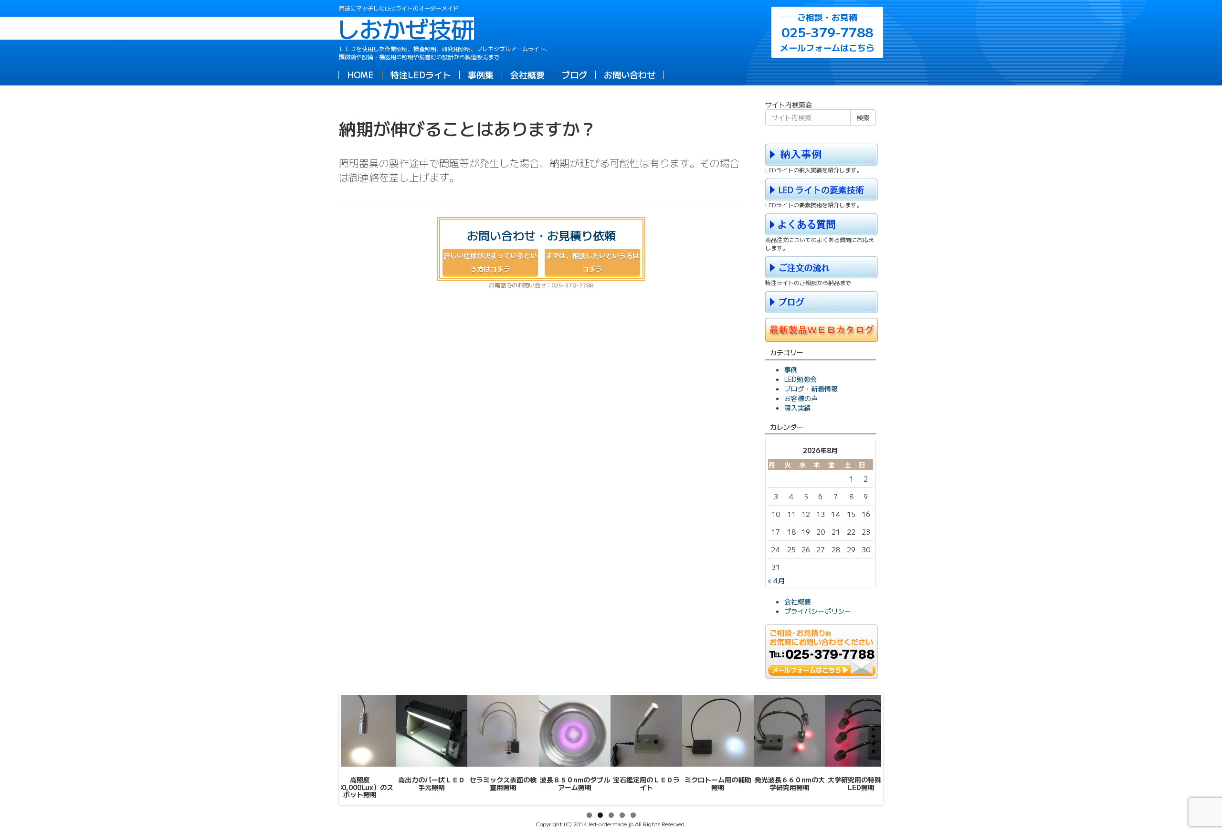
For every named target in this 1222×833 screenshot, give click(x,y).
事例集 (481, 74)
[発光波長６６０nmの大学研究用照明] (789, 731)
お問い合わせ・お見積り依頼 (541, 235)
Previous (326, 749)
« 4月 (776, 580)
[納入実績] (821, 153)
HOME (360, 74)
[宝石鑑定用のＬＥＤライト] (646, 731)
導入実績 (797, 407)
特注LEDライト (420, 74)
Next (895, 749)
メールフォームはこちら (827, 32)
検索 (863, 117)
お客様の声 (801, 398)
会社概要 (527, 74)
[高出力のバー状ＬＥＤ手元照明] (431, 731)
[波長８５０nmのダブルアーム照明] (575, 731)
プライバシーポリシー (817, 611)
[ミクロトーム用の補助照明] (718, 731)
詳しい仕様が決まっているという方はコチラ (490, 262)
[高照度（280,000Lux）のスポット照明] (360, 731)
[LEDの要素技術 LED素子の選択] (821, 188)
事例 (791, 369)
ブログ (574, 74)
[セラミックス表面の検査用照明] (503, 731)
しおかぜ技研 (406, 28)
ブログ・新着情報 (811, 388)
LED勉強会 (800, 379)
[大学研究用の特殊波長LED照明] (861, 731)
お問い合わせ (629, 74)
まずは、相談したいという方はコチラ (592, 262)
